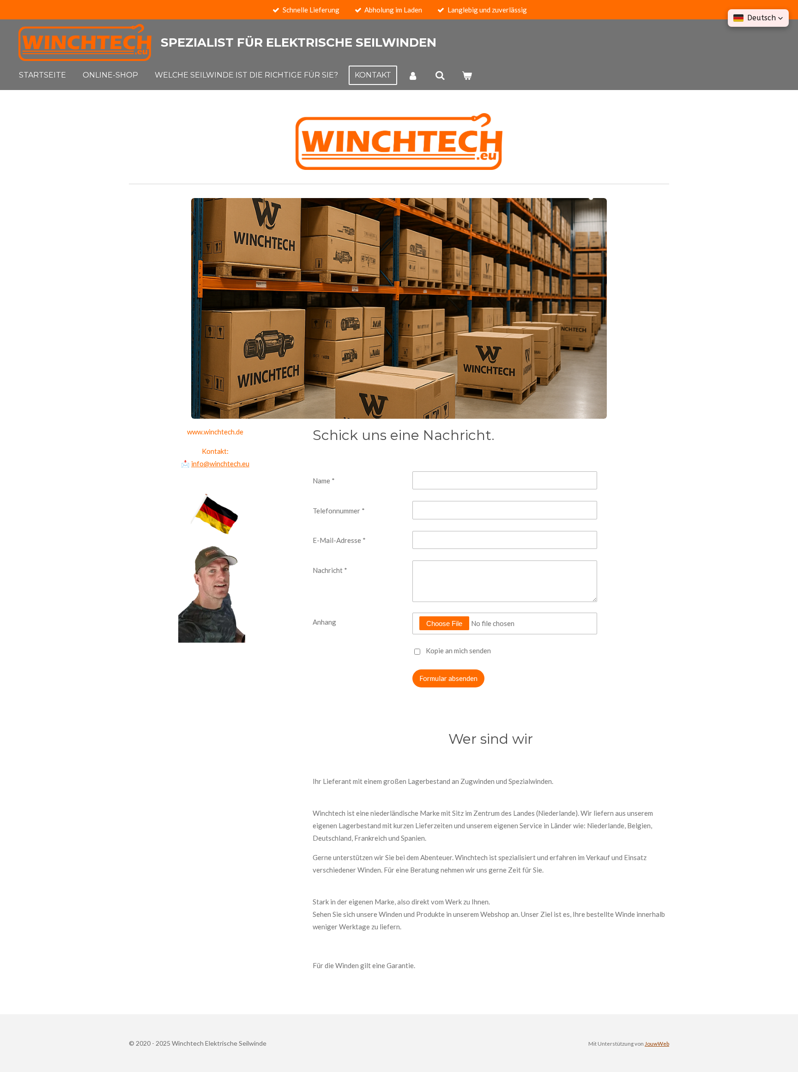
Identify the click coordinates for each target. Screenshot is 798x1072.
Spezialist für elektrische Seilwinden (298, 42)
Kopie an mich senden (458, 651)
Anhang (324, 622)
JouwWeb (657, 1043)
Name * (324, 480)
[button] (758, 18)
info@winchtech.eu (220, 463)
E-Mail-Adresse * (339, 540)
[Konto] (413, 75)
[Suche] (440, 75)
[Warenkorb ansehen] (467, 75)
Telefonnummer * (339, 510)
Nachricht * (330, 570)
